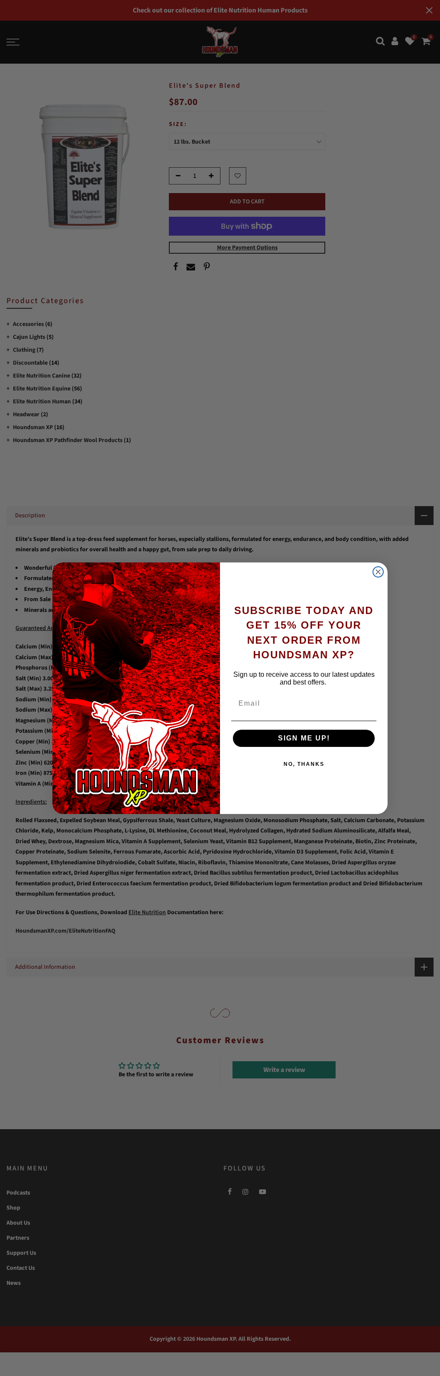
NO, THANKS (304, 764)
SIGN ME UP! (304, 738)
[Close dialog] (378, 572)
